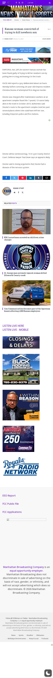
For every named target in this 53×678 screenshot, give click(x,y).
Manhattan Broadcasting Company (23, 567)
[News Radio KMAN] (9, 3)
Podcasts (45, 638)
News (13, 635)
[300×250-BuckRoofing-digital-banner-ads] (21, 384)
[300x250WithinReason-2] (21, 420)
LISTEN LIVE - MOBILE (16, 329)
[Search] (49, 3)
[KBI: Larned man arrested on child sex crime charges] (26, 221)
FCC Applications (12, 512)
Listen (30, 3)
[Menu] (4, 3)
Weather (30, 635)
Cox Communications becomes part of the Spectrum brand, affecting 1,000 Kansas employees (27, 310)
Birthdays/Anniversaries (17, 638)
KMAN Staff (9, 39)
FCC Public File (10, 503)
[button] (48, 673)
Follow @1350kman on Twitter (17, 618)
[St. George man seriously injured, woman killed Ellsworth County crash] (26, 257)
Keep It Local (33, 638)
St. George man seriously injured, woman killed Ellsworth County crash (25, 274)
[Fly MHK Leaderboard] (26, 52)
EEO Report (9, 495)
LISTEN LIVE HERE (13, 326)
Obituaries (40, 635)
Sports (21, 635)
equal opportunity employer (26, 570)
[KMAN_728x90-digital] (26, 63)
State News (46, 39)
